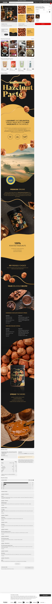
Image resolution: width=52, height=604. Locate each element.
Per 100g (2, 459)
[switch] (23, 602)
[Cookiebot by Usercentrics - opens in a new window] (5, 602)
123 (32, 484)
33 (32, 485)
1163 (32, 482)
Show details (42, 602)
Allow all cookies (45, 595)
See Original (2, 505)
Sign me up (6, 34)
